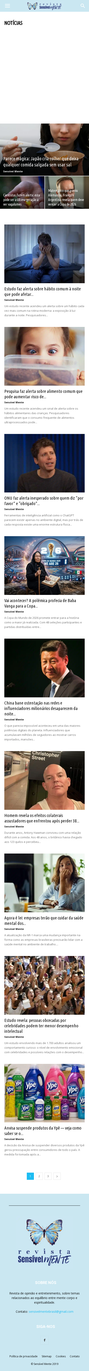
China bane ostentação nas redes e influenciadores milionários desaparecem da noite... (41, 708)
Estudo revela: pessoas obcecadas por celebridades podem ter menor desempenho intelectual (41, 1026)
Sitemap (47, 1356)
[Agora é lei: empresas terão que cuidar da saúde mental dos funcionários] (44, 883)
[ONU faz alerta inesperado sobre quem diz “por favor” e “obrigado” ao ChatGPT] (44, 463)
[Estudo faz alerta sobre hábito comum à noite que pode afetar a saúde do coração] (44, 253)
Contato (75, 1356)
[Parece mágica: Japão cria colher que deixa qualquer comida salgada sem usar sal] (44, 150)
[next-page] (57, 1176)
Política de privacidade (24, 1356)
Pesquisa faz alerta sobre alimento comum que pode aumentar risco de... (43, 393)
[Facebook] (44, 1340)
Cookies (61, 1356)
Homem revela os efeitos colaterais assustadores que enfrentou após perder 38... (41, 818)
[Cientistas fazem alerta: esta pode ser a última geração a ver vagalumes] (22, 192)
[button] (7, 6)
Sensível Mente (13, 171)
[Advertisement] (44, 73)
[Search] (83, 6)
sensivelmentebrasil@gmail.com (51, 1311)
